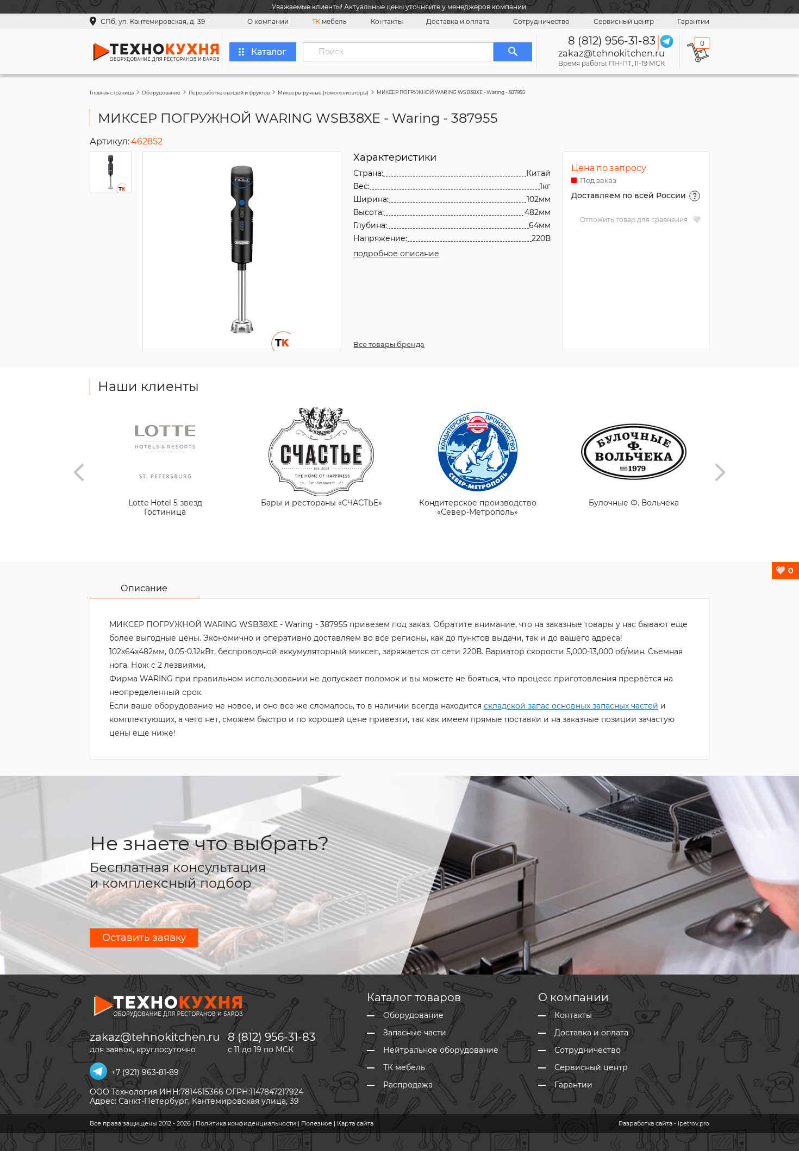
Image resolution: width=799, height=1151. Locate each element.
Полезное (316, 1123)
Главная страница (112, 93)
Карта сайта (355, 1123)
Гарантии (693, 21)
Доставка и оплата (458, 21)
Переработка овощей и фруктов (229, 93)
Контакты (387, 21)
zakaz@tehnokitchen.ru (611, 53)
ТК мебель (404, 1067)
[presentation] (79, 472)
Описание (144, 588)
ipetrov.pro (693, 1123)
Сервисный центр (624, 21)
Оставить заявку (144, 938)
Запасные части (414, 1033)
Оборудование (161, 93)
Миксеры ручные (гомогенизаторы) (323, 93)
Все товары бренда (389, 344)
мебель (329, 21)
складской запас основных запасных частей (571, 706)
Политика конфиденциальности (246, 1123)
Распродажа (408, 1085)
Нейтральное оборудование (440, 1050)
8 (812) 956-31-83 (612, 40)
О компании (268, 21)
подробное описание (396, 253)
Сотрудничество (541, 21)
